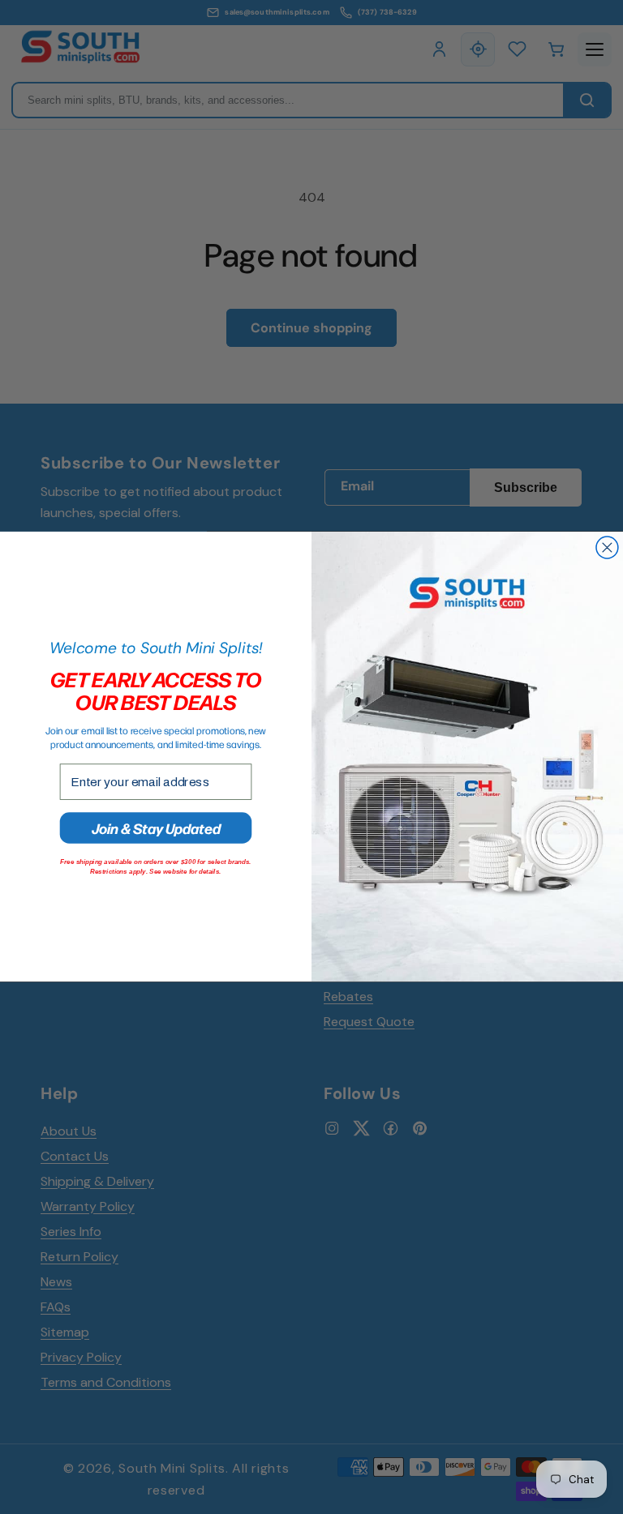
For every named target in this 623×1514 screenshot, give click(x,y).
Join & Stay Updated (156, 828)
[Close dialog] (607, 547)
